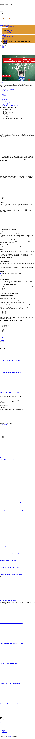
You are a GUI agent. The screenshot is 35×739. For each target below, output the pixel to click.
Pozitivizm (3, 100)
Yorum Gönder (2, 405)
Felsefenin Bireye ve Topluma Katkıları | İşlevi (8, 546)
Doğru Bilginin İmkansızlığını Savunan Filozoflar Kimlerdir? (10, 105)
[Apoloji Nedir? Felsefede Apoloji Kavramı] (3, 558)
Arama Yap (10, 4)
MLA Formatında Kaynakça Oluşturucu (7, 473)
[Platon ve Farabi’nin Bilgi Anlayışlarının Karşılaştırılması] (3, 551)
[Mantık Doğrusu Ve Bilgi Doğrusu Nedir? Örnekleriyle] (3, 565)
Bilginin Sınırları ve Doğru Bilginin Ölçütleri (8, 96)
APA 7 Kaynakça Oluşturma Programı (7, 466)
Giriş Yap (6, 405)
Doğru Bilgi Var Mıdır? (5, 90)
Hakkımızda (3, 23)
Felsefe (3, 36)
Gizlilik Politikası (4, 730)
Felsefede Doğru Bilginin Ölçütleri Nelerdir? (8, 102)
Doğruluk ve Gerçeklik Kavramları (7, 103)
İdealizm (3, 97)
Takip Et (2, 341)
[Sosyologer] (5, 19)
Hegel (3, 199)
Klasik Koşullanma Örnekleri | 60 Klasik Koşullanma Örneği (11, 502)
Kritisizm (3, 94)
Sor (0, 579)
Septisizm (3, 91)
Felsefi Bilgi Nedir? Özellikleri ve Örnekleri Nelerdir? (10, 360)
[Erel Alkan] (2, 336)
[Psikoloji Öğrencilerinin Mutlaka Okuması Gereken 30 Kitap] (3, 508)
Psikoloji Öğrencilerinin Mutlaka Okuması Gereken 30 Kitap (11, 510)
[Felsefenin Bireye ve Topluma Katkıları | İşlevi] (14, 542)
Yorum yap (1, 394)
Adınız (13, 401)
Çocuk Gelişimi (4, 35)
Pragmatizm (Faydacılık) (5, 101)
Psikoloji (3, 34)
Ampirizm (3, 93)
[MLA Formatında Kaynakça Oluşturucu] (3, 472)
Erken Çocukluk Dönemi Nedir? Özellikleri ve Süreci (10, 517)
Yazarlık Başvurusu (4, 1)
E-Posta (13, 402)
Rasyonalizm (4, 92)
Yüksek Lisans (4, 37)
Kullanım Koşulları (4, 732)
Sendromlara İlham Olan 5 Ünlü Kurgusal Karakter (10, 524)
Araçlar (1, 457)
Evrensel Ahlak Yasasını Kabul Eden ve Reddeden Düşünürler (11, 574)
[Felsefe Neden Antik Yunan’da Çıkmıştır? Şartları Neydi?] (7, 370)
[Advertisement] (17, 125)
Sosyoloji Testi (4, 734)
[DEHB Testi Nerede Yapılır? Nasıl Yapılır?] (14, 492)
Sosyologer (1, 25)
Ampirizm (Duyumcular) (5, 99)
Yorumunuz (19, 400)
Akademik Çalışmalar (5, 32)
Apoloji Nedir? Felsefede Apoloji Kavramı (8, 560)
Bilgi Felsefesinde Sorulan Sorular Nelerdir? (8, 89)
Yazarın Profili (2, 340)
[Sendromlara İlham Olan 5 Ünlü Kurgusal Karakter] (3, 522)
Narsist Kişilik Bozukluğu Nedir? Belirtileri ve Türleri (10, 703)
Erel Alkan (1, 337)
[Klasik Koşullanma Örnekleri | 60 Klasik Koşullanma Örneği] (14, 621)
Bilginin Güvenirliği (5, 104)
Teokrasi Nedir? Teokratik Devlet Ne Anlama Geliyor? (10, 392)
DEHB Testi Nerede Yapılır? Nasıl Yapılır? (8, 495)
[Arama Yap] (0, 26)
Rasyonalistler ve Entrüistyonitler (6, 98)
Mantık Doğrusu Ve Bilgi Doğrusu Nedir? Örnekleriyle (10, 567)
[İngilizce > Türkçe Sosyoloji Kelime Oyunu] (14, 456)
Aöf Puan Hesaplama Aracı (6, 733)
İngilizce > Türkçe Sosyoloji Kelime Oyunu (8, 459)
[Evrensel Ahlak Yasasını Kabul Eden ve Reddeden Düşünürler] (3, 572)
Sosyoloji (3, 33)
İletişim (3, 38)
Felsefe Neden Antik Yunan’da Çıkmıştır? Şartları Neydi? (10, 372)
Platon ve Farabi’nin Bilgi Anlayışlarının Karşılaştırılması (11, 553)
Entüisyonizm (4, 95)
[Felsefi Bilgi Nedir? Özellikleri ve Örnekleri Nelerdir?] (7, 358)
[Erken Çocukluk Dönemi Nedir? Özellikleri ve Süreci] (3, 515)
